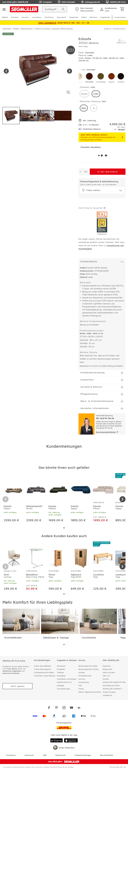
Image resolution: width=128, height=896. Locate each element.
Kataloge (60, 685)
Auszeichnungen (109, 692)
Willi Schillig (83, 46)
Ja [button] (94, 108)
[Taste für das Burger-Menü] (4, 9)
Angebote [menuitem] (105, 17)
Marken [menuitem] (93, 17)
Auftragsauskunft (92, 2)
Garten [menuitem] (25, 17)
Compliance (107, 695)
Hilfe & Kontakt (68, 2)
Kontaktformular (85, 676)
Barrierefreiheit (106, 755)
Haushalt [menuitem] (61, 17)
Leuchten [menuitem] (37, 17)
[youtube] (71, 708)
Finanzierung (83, 682)
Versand (121, 129)
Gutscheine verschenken (66, 679)
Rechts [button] (84, 94)
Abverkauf (61, 666)
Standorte (107, 666)
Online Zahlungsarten (42, 669)
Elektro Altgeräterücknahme (89, 692)
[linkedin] (79, 708)
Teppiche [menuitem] (73, 17)
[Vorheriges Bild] (6, 71)
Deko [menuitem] (84, 17)
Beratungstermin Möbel (87, 666)
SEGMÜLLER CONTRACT (112, 689)
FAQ (80, 685)
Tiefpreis (60, 672)
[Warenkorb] (123, 9)
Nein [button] (84, 108)
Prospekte (47, 2)
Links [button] (96, 94)
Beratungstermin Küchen (88, 669)
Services (81, 679)
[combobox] (83, 171)
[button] (68, 92)
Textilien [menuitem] (49, 17)
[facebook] (49, 708)
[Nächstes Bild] (69, 71)
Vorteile (106, 679)
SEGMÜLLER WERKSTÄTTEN (114, 682)
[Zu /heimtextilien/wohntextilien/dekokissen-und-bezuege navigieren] (59, 621)
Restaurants (107, 669)
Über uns (106, 676)
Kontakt (81, 672)
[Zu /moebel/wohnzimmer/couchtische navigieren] (98, 621)
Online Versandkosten (42, 666)
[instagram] (64, 708)
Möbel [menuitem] (5, 17)
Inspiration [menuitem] (120, 17)
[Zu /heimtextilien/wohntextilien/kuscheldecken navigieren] (21, 621)
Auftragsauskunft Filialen (44, 672)
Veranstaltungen (63, 689)
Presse (81, 689)
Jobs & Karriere (109, 672)
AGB (44, 755)
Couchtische (89, 637)
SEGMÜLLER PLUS (118, 2)
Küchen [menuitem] (15, 17)
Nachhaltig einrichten (111, 685)
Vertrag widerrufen (116, 767)
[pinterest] (56, 708)
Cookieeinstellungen (82, 755)
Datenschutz (60, 755)
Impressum (29, 755)
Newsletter (61, 676)
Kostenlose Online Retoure (44, 676)
